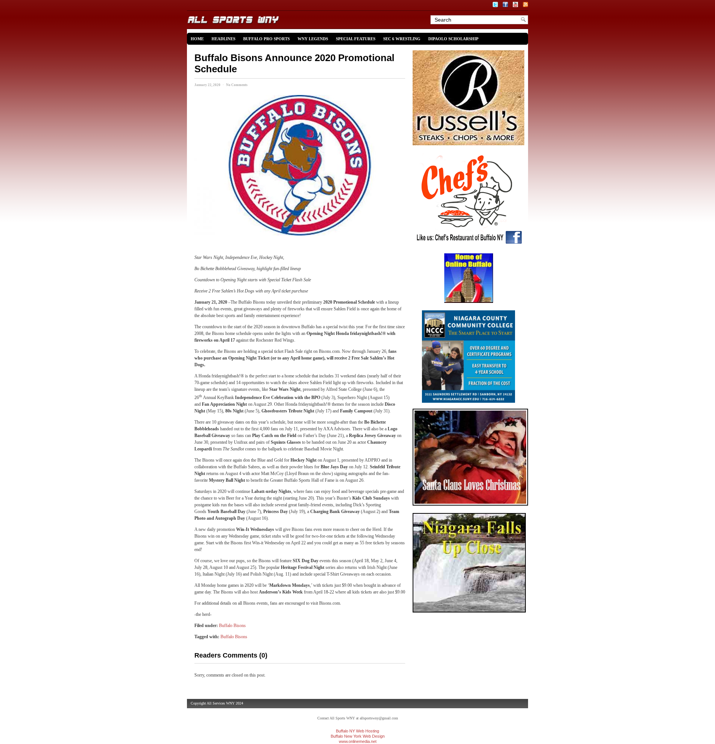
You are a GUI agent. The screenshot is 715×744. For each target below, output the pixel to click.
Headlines (223, 39)
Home (197, 39)
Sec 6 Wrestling (401, 39)
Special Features (355, 39)
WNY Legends (313, 39)
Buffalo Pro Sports (266, 39)
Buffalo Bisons (232, 625)
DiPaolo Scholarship (453, 39)
